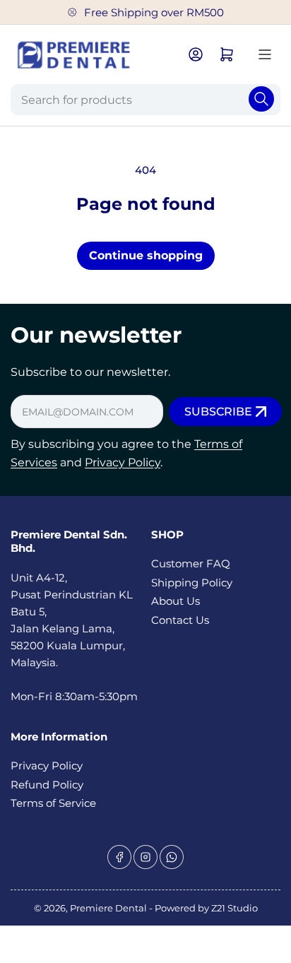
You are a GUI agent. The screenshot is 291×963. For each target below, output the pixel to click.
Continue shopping (146, 255)
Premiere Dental (109, 908)
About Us (175, 601)
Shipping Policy (191, 582)
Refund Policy (47, 784)
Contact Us (180, 620)
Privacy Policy (122, 462)
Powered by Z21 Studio (206, 908)
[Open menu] (264, 54)
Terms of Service (53, 803)
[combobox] (145, 99)
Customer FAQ (190, 563)
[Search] (261, 99)
